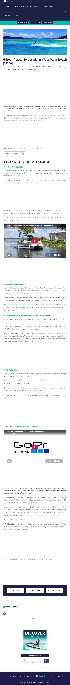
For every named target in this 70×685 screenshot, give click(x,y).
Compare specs (15, 590)
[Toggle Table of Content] (21, 153)
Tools (16, 7)
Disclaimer (53, 676)
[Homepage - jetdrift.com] (8, 1)
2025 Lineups (7, 7)
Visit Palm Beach (20, 388)
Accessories (7, 15)
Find (46, 661)
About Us (60, 676)
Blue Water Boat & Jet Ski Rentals (17, 319)
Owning (51, 7)
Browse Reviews (47, 22)
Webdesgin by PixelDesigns (44, 682)
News (16, 15)
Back (35, 618)
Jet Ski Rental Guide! (33, 69)
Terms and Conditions (24, 676)
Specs (36, 7)
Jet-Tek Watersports (11, 288)
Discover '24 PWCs (36, 590)
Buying (44, 7)
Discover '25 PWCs (35, 22)
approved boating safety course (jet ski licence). (26, 336)
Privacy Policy (11, 676)
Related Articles (11, 607)
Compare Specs (22, 22)
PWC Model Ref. (26, 7)
